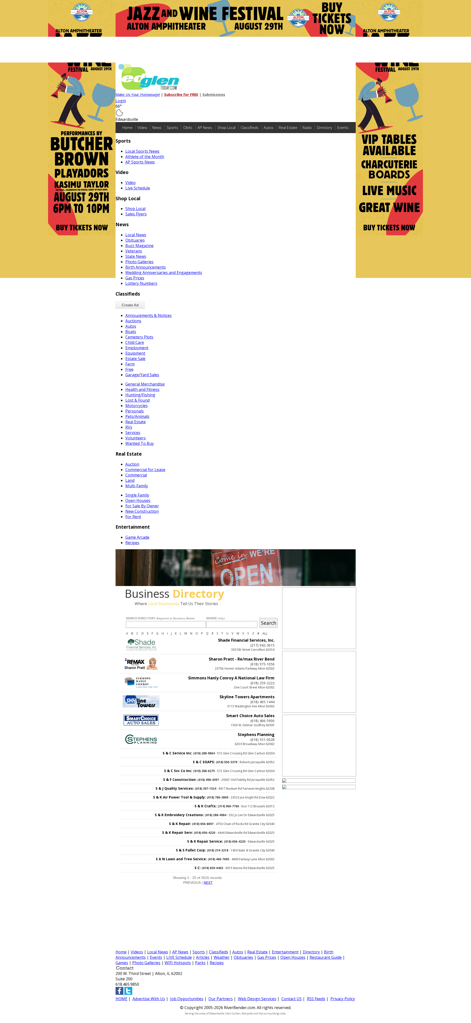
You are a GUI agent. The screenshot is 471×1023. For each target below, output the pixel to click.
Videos (137, 952)
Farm (130, 364)
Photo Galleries (139, 261)
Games (122, 962)
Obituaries (135, 240)
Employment (136, 347)
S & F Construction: (179, 779)
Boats (130, 331)
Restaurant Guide (326, 957)
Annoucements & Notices (148, 315)
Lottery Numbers (141, 283)
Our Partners (221, 998)
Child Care (134, 342)
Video (142, 127)
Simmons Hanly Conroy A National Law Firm (231, 678)
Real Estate (288, 127)
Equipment (135, 353)
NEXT (208, 883)
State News (135, 256)
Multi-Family (136, 485)
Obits (187, 127)
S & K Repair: (180, 823)
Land (129, 480)
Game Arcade (137, 537)
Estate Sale (135, 358)
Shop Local (226, 127)
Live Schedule (137, 188)
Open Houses (137, 500)
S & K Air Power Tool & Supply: (179, 797)
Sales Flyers (136, 214)
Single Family (137, 495)
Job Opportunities (186, 998)
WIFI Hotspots (178, 962)
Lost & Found (137, 400)
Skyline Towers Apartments (247, 696)
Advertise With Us (148, 998)
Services (132, 432)
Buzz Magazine (139, 245)
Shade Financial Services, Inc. (246, 640)
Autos (269, 127)
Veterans (133, 251)
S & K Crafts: (206, 806)
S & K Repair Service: (205, 841)
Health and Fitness (142, 389)
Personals (134, 411)
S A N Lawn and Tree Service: (181, 859)
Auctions (133, 321)
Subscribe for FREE (181, 94)
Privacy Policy (342, 998)
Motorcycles (136, 405)
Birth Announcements (145, 267)
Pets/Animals (137, 416)
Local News (135, 234)
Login (121, 100)
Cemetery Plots (139, 337)
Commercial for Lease (145, 469)
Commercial (136, 475)
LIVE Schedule (179, 957)
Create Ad (130, 305)
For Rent (133, 516)
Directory (324, 127)
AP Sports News (140, 162)
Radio (307, 127)
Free (129, 369)
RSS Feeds (316, 998)
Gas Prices (134, 278)
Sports (172, 127)
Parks (200, 962)
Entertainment (285, 952)
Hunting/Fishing (140, 395)
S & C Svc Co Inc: (178, 770)
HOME (121, 998)
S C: (198, 867)
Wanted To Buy (139, 443)
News (157, 127)
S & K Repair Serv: (177, 832)
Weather (222, 957)
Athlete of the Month (144, 156)
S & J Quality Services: (175, 788)
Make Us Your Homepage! (138, 94)
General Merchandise (145, 384)
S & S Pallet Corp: (191, 850)
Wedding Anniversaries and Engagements (163, 272)
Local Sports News (142, 151)
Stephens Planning (256, 734)
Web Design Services (257, 998)
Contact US (291, 998)
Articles (202, 957)
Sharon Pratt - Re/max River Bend (242, 659)
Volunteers (135, 438)
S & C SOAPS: (204, 762)
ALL (264, 633)
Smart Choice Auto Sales (250, 715)
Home (127, 127)
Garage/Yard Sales (142, 374)
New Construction (142, 511)
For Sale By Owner (142, 506)
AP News (204, 127)
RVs (128, 427)
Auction (132, 464)
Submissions (213, 94)
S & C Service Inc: (177, 753)
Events (343, 127)
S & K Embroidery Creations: (179, 814)
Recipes (132, 542)
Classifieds (250, 127)
